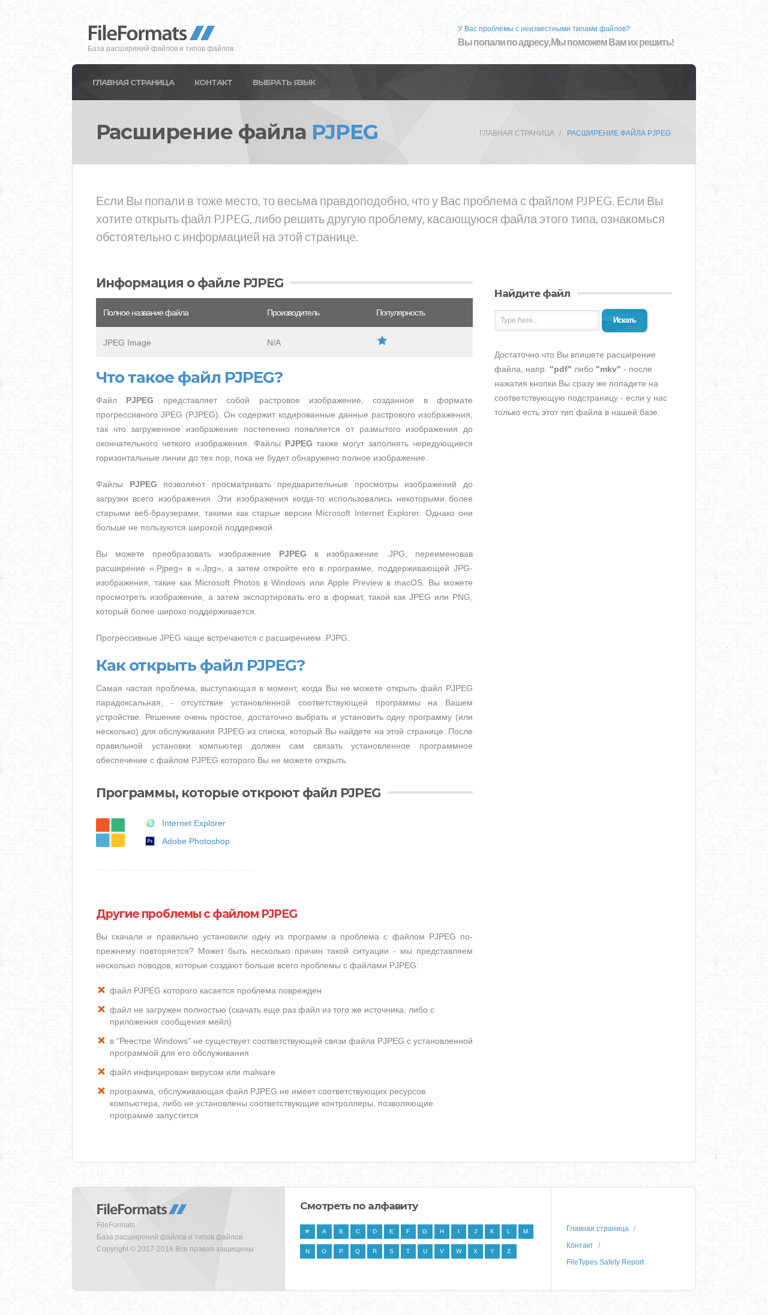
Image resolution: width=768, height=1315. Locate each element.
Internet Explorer (194, 823)
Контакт (213, 82)
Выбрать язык (284, 82)
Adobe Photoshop (196, 841)
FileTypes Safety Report (605, 1262)
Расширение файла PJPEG (619, 133)
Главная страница (133, 82)
